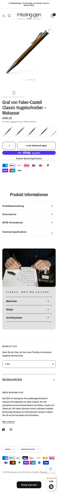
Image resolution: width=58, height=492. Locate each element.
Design (9, 309)
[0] (52, 16)
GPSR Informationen (12, 222)
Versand (13, 121)
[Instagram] (13, 429)
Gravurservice (9, 214)
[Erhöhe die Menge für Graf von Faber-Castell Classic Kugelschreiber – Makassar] (13, 145)
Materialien (11, 301)
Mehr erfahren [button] (8, 421)
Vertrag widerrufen (29, 484)
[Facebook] (5, 429)
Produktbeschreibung (13, 206)
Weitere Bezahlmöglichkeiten (29, 158)
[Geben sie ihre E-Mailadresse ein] (52, 364)
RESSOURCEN (12, 380)
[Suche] (8, 15)
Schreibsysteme (14, 317)
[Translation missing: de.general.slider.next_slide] (34, 80)
